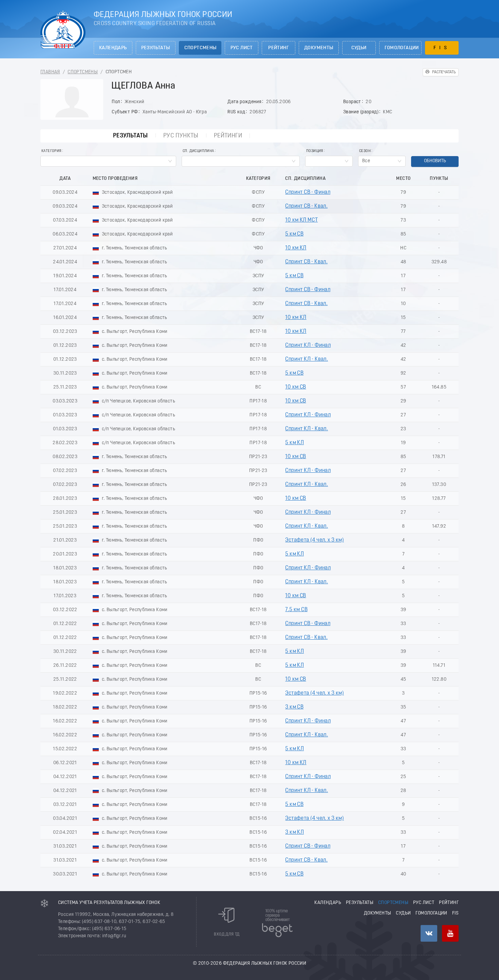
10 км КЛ (295, 248)
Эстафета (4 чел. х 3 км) (314, 540)
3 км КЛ (294, 832)
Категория (51, 151)
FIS (441, 48)
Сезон (365, 151)
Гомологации (402, 48)
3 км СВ (294, 707)
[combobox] (108, 161)
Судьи (359, 48)
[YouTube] (450, 933)
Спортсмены (200, 48)
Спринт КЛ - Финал (308, 345)
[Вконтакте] (429, 933)
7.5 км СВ (296, 609)
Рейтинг (278, 48)
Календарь (113, 48)
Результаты (155, 48)
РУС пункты (181, 136)
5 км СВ (294, 234)
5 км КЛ (294, 443)
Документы (318, 48)
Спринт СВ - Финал (307, 192)
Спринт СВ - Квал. (306, 206)
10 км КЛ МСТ (301, 220)
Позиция (314, 151)
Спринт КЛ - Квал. (306, 359)
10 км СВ (295, 387)
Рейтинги (228, 136)
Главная (50, 72)
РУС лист (241, 48)
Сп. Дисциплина (198, 151)
